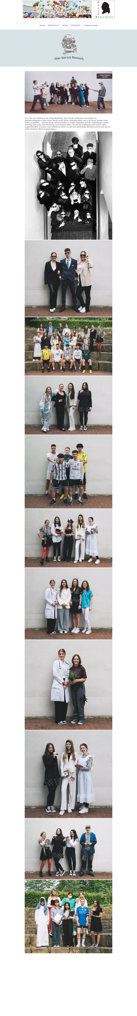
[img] (68, 9)
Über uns (65, 25)
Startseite (42, 25)
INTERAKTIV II (53, 25)
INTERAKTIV (76, 25)
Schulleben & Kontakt (90, 25)
